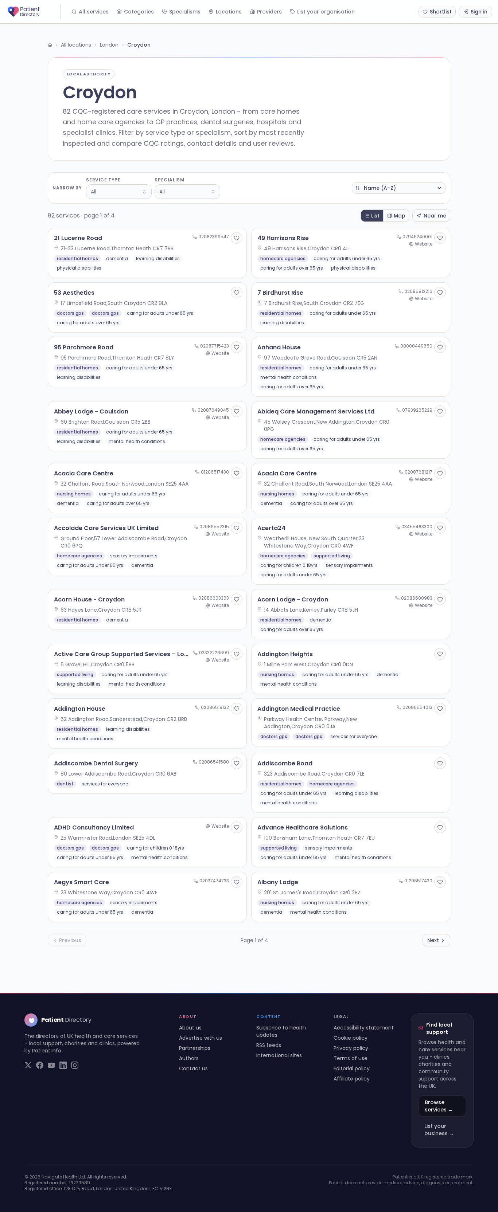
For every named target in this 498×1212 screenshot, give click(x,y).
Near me (435, 215)
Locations (229, 11)
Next (433, 940)
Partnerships (194, 1048)
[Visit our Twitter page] (28, 1065)
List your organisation (326, 11)
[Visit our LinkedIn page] (63, 1065)
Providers (269, 11)
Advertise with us (200, 1038)
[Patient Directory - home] (33, 11)
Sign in (479, 11)
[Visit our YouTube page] (51, 1065)
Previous (70, 940)
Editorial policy (352, 1068)
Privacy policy (351, 1048)
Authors (189, 1058)
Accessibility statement (364, 1027)
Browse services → (439, 1106)
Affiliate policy (352, 1078)
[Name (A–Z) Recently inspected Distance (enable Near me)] (399, 188)
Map (399, 215)
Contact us (193, 1068)
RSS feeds (268, 1045)
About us (190, 1027)
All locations (76, 44)
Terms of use (350, 1058)
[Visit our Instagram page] (74, 1065)
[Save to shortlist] (236, 238)
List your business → (439, 1129)
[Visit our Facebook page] (39, 1065)
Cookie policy (350, 1038)
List (375, 215)
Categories (139, 11)
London (109, 44)
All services (94, 11)
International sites (279, 1055)
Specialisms (185, 11)
